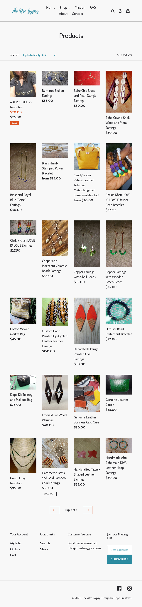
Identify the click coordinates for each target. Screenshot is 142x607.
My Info (15, 543)
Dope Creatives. (123, 598)
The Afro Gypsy (91, 598)
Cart (13, 555)
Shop (44, 549)
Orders (15, 549)
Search (45, 543)
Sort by (14, 55)
